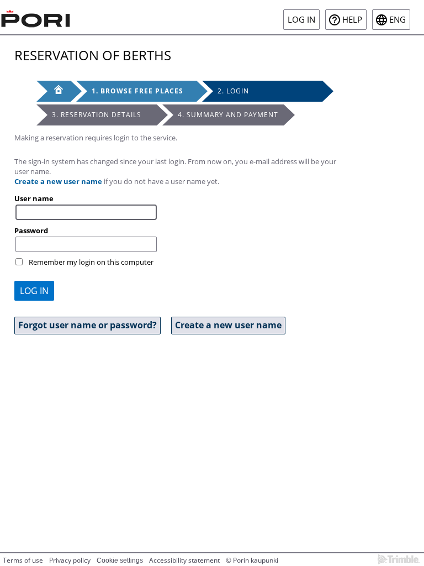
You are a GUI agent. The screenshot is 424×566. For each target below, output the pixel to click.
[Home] (36, 17)
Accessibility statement (184, 560)
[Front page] (53, 91)
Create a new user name (58, 181)
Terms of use (23, 560)
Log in (301, 19)
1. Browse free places (137, 91)
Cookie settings (120, 560)
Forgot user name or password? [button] (87, 325)
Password (31, 230)
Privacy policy (70, 560)
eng (397, 19)
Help (352, 19)
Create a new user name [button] (228, 325)
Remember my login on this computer (91, 262)
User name (34, 198)
